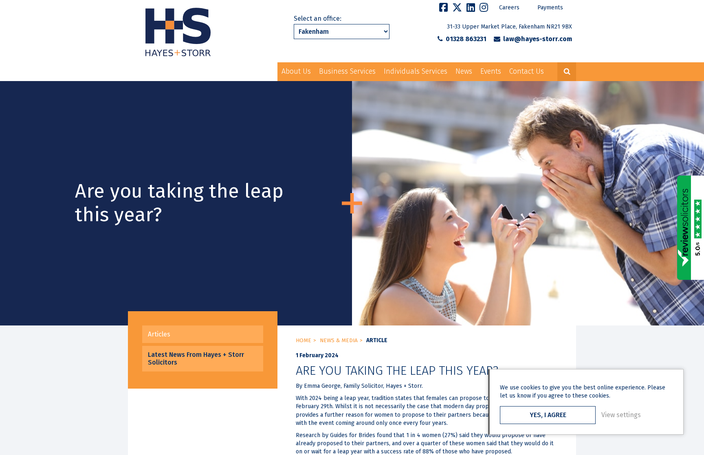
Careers (509, 7)
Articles (159, 334)
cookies (531, 387)
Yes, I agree (548, 415)
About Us (296, 71)
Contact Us (526, 71)
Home (303, 340)
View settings (621, 415)
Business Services (347, 71)
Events (490, 71)
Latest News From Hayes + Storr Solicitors (196, 358)
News (463, 71)
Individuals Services (415, 71)
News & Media (339, 340)
